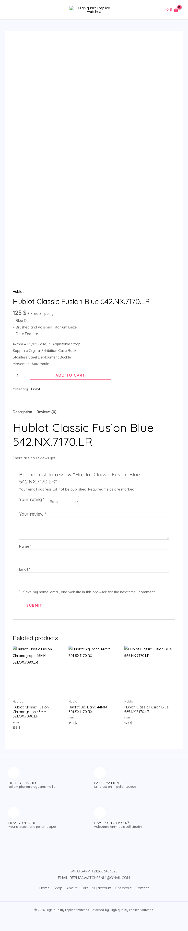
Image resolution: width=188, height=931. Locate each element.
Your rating (32, 499)
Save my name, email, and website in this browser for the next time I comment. (89, 592)
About (71, 888)
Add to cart (70, 375)
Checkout (123, 888)
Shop (58, 888)
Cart (84, 888)
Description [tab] (22, 411)
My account (101, 888)
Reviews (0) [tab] (47, 411)
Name (25, 546)
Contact (142, 888)
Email (24, 569)
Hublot (18, 291)
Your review (32, 514)
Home (44, 888)
